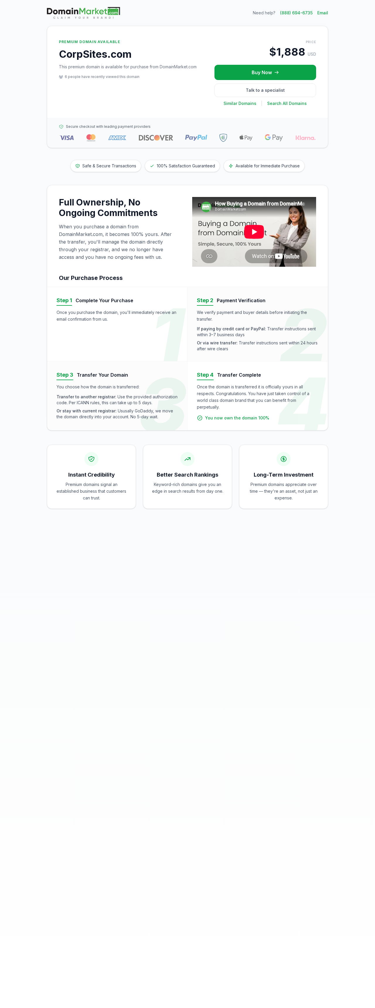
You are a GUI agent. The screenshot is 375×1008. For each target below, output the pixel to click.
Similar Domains (240, 103)
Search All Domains (287, 103)
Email (322, 12)
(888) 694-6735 (296, 12)
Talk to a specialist (265, 90)
